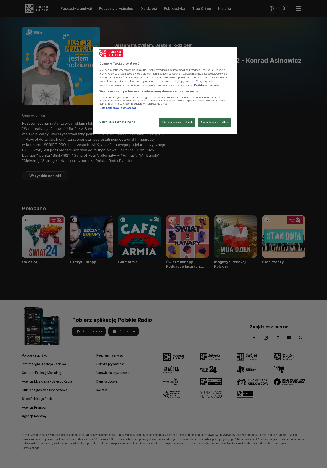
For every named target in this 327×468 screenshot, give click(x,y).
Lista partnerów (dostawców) (117, 107)
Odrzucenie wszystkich (177, 122)
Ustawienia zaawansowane (117, 121)
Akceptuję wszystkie (214, 122)
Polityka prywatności (206, 85)
